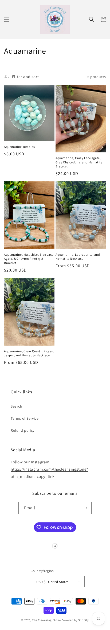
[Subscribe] (85, 508)
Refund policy (22, 430)
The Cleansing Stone (46, 620)
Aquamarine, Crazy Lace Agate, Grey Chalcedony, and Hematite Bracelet (79, 162)
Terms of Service (25, 418)
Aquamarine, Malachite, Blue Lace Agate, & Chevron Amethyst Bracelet (28, 258)
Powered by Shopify (75, 620)
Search (16, 406)
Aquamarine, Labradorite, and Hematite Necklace (78, 256)
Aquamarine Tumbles (19, 147)
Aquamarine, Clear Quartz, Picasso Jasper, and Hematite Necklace (29, 353)
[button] (7, 19)
